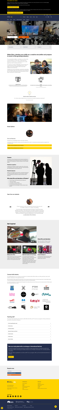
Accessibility (24, 405)
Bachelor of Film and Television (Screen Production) (16, 145)
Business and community (26, 386)
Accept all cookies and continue (12, 7)
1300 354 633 (9, 371)
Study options (15, 47)
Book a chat (12, 37)
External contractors (25, 389)
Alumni (23, 384)
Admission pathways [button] (20, 19)
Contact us (39, 47)
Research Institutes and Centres (42, 388)
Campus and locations (41, 384)
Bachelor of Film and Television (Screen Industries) (15, 148)
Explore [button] (14, 19)
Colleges (39, 386)
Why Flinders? (29, 47)
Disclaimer (16, 405)
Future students (24, 383)
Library (39, 387)
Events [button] (11, 19)
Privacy (31, 405)
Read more (10, 356)
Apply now (23, 37)
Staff (23, 388)
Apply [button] (24, 19)
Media (23, 385)
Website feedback (9, 405)
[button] (47, 17)
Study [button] (8, 19)
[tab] (29, 323)
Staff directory (40, 385)
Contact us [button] (28, 19)
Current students (24, 387)
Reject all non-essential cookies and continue (14, 12)
